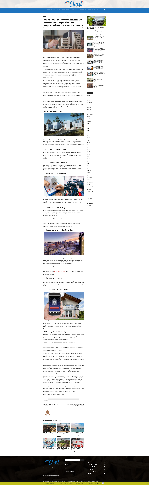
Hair (88, 144)
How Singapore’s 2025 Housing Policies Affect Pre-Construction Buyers (63, 434)
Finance (88, 130)
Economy (89, 121)
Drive (88, 119)
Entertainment (90, 125)
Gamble (88, 137)
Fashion (89, 128)
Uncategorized (90, 203)
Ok (103, 483)
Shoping (89, 189)
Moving (88, 173)
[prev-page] (44, 453)
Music (76, 9)
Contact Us (50, 12)
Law (88, 161)
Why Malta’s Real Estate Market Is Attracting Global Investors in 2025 (49, 434)
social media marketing (68, 281)
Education (89, 123)
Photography (90, 182)
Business (53, 9)
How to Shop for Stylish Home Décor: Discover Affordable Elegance (76, 405)
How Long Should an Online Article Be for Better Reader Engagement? (98, 43)
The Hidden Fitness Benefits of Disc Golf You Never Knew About (99, 37)
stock (46, 400)
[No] (147, 483)
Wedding (89, 205)
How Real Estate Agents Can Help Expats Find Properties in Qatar (77, 434)
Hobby (88, 149)
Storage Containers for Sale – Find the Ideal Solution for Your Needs (99, 79)
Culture (88, 116)
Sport (93, 9)
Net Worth (89, 177)
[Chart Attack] (74, 4)
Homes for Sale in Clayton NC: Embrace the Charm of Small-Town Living (48, 449)
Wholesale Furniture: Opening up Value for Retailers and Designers (99, 55)
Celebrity (89, 107)
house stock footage (58, 90)
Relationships (90, 187)
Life (88, 163)
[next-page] (46, 453)
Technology (83, 9)
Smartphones (90, 191)
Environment (89, 126)
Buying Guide (90, 102)
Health (58, 9)
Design (88, 118)
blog (88, 98)
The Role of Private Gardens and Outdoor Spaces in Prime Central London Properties (63, 449)
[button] (104, 9)
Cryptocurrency (90, 114)
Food (88, 132)
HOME (48, 9)
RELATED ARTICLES (47, 420)
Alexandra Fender (90, 30)
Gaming (88, 139)
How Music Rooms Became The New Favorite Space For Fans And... (98, 85)
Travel (89, 9)
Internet (89, 156)
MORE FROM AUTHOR (57, 420)
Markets (89, 168)
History (88, 147)
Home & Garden (65, 9)
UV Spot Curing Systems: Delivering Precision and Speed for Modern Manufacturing (99, 49)
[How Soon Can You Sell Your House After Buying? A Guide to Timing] (77, 442)
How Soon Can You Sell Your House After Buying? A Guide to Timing (77, 449)
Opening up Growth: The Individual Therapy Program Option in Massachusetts (98, 67)
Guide (88, 142)
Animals (89, 95)
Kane (45, 27)
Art (88, 97)
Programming (90, 186)
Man (88, 167)
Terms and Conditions (69, 471)
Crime (88, 112)
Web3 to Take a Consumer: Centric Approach (51, 405)
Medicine (89, 170)
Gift (88, 140)
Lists (88, 165)
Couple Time (89, 111)
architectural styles (60, 370)
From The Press (90, 133)
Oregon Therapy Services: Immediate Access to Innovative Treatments (98, 61)
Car (88, 24)
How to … (89, 154)
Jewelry (88, 158)
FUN (88, 135)
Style (72, 9)
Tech (88, 196)
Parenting (89, 179)
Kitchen (88, 160)
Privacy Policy (67, 469)
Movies (88, 172)
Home (44, 15)
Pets (98, 9)
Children (89, 109)
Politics (88, 184)
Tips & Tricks (90, 200)
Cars (88, 105)
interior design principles (59, 271)
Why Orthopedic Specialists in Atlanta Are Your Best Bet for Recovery (99, 73)
